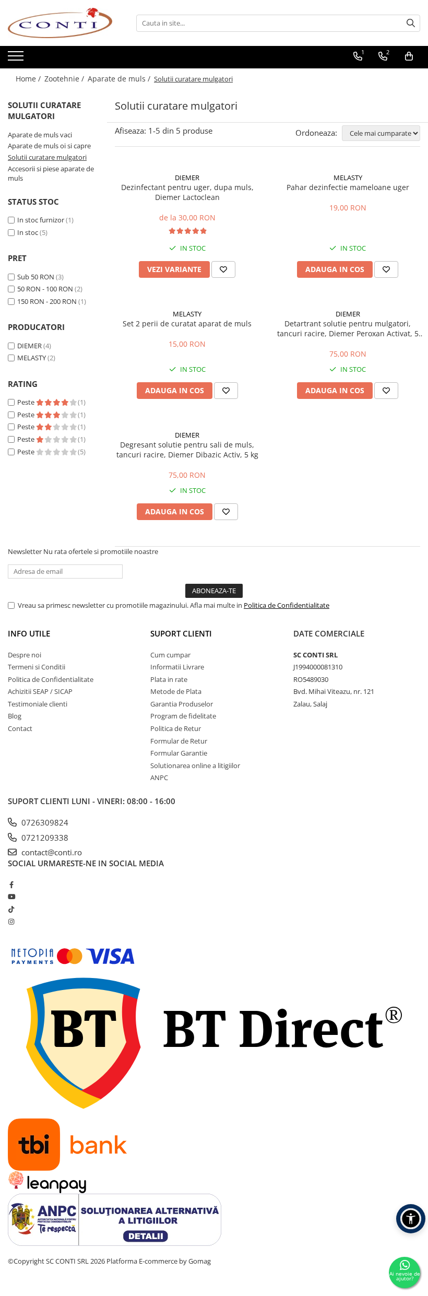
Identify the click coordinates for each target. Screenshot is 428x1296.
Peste (26, 402)
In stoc (27, 232)
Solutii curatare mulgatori (47, 157)
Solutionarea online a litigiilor (195, 765)
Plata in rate (168, 679)
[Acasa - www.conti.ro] (60, 23)
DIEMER (29, 345)
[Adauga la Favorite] (223, 269)
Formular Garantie (178, 753)
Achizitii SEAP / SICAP (40, 691)
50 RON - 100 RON (45, 288)
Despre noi (24, 654)
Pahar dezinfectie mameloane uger (348, 187)
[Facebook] (11, 884)
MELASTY (31, 357)
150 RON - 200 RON (47, 301)
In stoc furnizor (40, 220)
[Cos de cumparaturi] (409, 56)
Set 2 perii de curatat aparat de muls (187, 323)
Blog (14, 716)
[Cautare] (410, 23)
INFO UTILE (29, 633)
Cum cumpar (170, 654)
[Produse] (17, 59)
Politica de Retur (175, 728)
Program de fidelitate (183, 716)
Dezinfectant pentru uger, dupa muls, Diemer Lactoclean (187, 192)
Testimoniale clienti (37, 704)
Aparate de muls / (120, 79)
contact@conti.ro (50, 852)
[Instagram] (11, 921)
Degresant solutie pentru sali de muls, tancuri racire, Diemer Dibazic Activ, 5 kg (187, 450)
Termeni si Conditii (36, 666)
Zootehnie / (65, 79)
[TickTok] (11, 909)
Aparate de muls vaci (40, 134)
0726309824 (43, 822)
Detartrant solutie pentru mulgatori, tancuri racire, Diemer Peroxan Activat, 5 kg (348, 328)
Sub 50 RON (35, 276)
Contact (20, 728)
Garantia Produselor (181, 704)
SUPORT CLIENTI (181, 633)
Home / (29, 79)
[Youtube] (11, 896)
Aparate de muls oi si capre (49, 145)
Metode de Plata (175, 691)
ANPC (159, 777)
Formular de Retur (178, 741)
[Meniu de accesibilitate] (410, 1218)
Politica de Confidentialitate (286, 605)
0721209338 (43, 837)
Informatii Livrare (177, 666)
